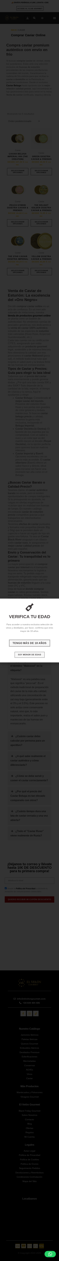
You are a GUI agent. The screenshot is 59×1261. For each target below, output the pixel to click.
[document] (29, 630)
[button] (50, 1254)
